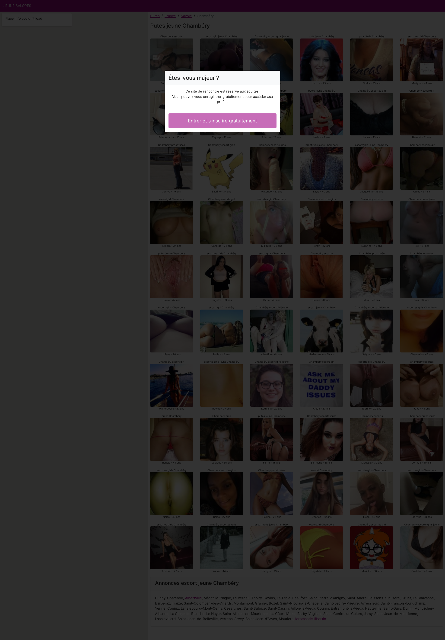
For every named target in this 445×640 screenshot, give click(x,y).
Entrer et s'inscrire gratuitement (222, 121)
